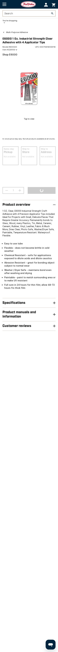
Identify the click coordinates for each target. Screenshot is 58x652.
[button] (46, 5)
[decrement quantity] (6, 190)
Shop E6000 (9, 54)
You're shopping (9, 20)
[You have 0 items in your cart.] (54, 4)
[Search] (52, 13)
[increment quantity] (19, 190)
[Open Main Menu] (4, 4)
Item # (8, 50)
